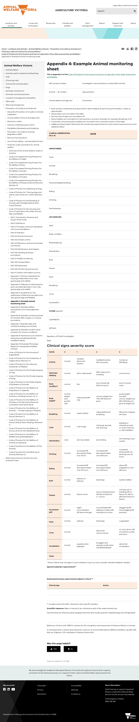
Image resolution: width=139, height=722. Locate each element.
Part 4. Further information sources (25, 272)
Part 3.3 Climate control (20, 240)
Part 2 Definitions (18, 223)
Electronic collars (14, 121)
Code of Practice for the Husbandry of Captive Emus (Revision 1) (25, 359)
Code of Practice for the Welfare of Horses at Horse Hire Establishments (24, 429)
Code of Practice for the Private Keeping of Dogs (26, 377)
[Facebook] (132, 49)
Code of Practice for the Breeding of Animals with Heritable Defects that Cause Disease (24, 203)
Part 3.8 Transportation (20, 262)
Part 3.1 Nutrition (17, 233)
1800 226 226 (110, 701)
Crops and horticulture (33, 24)
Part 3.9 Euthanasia (19, 265)
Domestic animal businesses (17, 94)
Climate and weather (67, 24)
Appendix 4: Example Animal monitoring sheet (23, 302)
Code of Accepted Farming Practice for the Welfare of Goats (25, 169)
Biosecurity (50, 23)
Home (4, 49)
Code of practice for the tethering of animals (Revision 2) (24, 453)
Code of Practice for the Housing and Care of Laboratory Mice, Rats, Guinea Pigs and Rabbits (41, 54)
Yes (55, 649)
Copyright (41, 685)
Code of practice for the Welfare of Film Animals (25, 447)
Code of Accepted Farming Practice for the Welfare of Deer (25, 164)
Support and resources (117, 24)
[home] (20, 10)
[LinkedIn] (136, 49)
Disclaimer (41, 694)
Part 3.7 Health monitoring (22, 258)
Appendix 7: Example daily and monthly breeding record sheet (24, 325)
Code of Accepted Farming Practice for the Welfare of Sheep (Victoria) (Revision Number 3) (26, 183)
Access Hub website (126, 694)
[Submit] (135, 11)
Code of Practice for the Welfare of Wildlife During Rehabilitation (23, 435)
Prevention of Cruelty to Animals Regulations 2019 (21, 133)
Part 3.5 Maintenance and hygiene (25, 249)
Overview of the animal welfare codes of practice (26, 152)
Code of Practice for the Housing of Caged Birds (24, 353)
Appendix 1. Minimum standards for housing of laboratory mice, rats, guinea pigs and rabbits (25, 278)
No (72, 649)
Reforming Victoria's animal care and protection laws (21, 459)
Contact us (75, 694)
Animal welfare (12, 70)
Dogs (8, 87)
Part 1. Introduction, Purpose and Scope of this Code (24, 218)
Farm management (87, 24)
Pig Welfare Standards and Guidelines (23, 128)
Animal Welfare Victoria (39, 49)
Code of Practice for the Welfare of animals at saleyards (23, 441)
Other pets (10, 101)
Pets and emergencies (15, 105)
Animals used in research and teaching (22, 73)
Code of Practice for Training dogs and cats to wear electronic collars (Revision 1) (25, 194)
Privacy (40, 690)
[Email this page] (122, 49)
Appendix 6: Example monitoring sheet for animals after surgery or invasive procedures (27, 318)
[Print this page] (127, 49)
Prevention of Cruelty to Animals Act (65, 49)
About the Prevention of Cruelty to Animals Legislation (25, 113)
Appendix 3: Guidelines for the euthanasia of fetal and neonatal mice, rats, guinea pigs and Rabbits (27, 295)
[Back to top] (130, 656)
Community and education (17, 84)
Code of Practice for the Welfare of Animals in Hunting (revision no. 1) (23, 395)
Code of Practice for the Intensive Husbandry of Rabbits (23, 365)
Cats (8, 77)
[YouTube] (13, 689)
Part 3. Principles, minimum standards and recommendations (26, 228)
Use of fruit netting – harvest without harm (25, 141)
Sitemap (74, 690)
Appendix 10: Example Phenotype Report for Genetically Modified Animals (24, 346)
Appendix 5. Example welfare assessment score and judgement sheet (25, 309)
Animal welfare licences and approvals (23, 118)
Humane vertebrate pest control (20, 125)
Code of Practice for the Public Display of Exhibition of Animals (25, 383)
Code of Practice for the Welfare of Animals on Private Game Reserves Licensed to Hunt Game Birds (23, 402)
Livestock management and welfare (21, 98)
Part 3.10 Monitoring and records (24, 269)
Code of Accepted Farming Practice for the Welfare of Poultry (25, 175)
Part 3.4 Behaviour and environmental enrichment (27, 244)
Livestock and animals (11, 24)
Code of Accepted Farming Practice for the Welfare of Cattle (25, 158)
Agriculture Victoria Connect (125, 5)
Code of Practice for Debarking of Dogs (25, 189)
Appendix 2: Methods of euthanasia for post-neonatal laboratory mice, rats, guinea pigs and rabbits (27, 287)
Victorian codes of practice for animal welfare (21, 51)
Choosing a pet (12, 80)
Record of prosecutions (17, 138)
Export (102, 23)
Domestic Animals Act (15, 91)
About (133, 23)
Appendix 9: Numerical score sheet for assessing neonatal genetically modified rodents (27, 338)
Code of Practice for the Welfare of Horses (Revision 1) (23, 415)
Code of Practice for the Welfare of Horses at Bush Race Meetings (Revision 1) (26, 422)
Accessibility (76, 685)
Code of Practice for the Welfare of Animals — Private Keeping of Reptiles (25, 409)
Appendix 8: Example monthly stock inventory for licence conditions (25, 331)
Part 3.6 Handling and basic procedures (22, 253)
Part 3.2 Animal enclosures (22, 236)
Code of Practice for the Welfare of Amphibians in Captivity (23, 389)
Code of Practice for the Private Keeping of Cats (26, 371)
